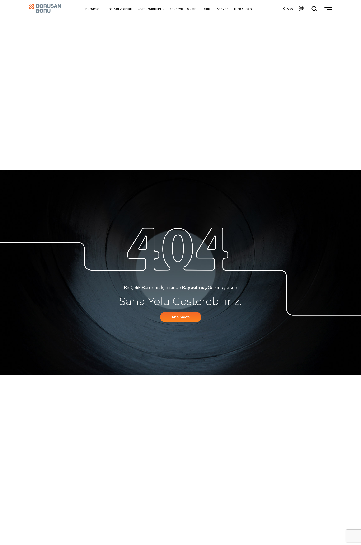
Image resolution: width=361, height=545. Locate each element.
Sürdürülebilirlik (151, 9)
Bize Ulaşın (243, 9)
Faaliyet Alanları (119, 9)
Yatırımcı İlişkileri (183, 9)
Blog (206, 9)
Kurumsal (92, 9)
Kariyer (222, 9)
